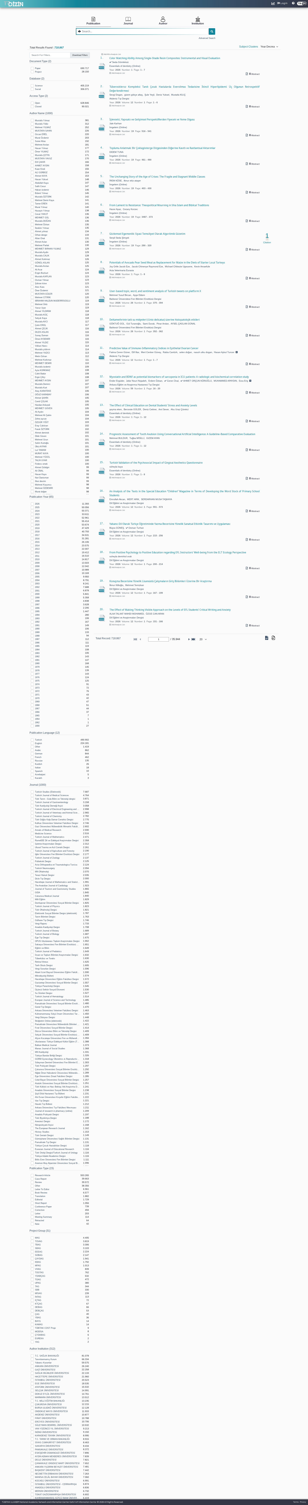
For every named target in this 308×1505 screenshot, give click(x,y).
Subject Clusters (248, 46)
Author (163, 23)
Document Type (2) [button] (40, 61)
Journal (128, 23)
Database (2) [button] (37, 78)
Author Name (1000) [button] (41, 113)
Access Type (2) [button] (39, 96)
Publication (93, 23)
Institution (198, 23)
